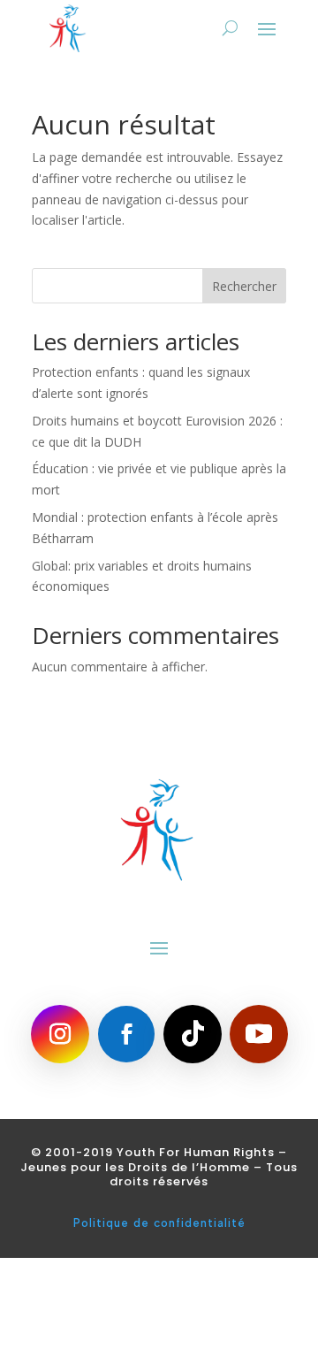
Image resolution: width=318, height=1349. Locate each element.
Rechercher (244, 286)
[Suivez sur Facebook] (126, 1034)
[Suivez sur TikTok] (192, 1034)
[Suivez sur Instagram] (60, 1034)
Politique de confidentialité (159, 1223)
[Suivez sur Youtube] (259, 1034)
